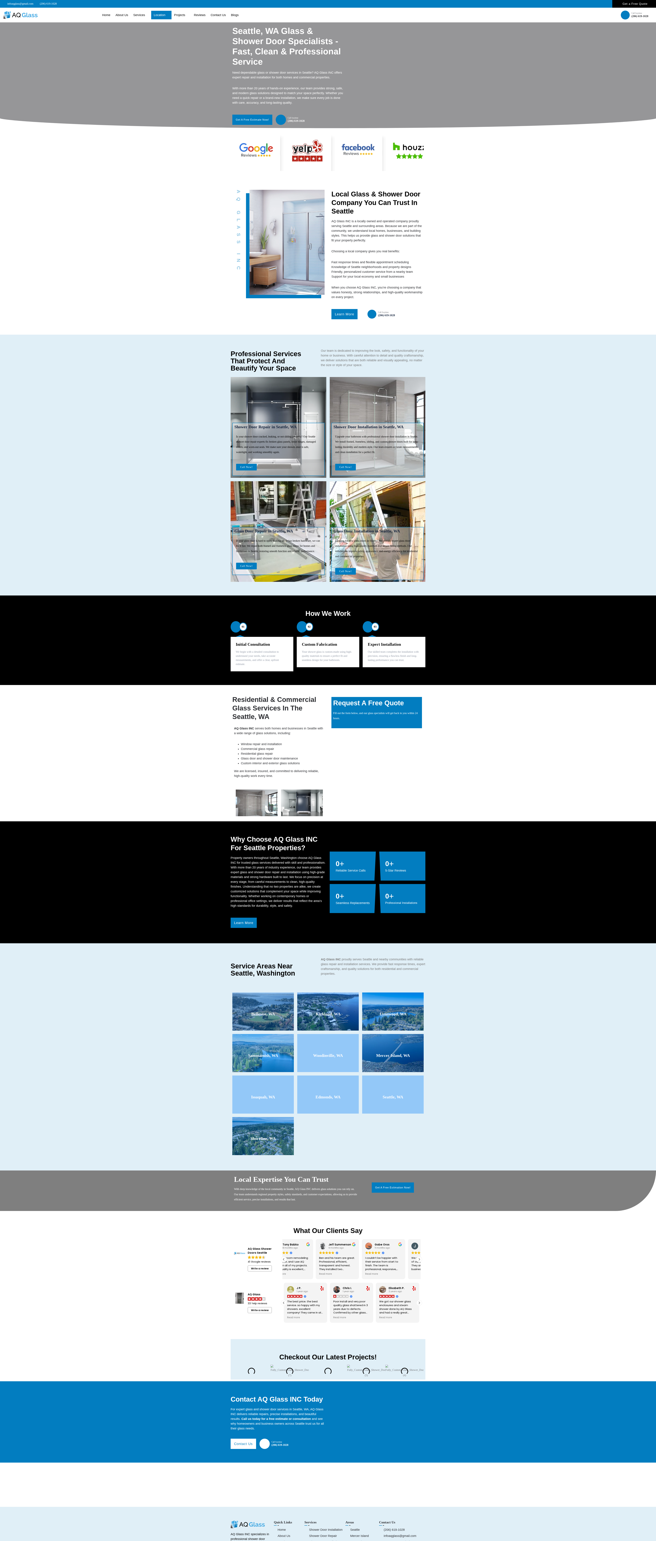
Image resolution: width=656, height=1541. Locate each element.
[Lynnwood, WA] (393, 1000)
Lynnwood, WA (393, 1014)
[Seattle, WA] (393, 1083)
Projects (179, 15)
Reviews (200, 15)
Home (106, 15)
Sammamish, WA (263, 1055)
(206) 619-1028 (639, 16)
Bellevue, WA (263, 1014)
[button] (419, 1259)
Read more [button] (339, 1274)
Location (159, 15)
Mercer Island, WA (393, 1055)
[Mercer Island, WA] (393, 1042)
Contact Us (218, 15)
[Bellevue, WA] (263, 1000)
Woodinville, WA (328, 1055)
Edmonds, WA (328, 1097)
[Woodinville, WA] (328, 1042)
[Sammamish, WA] (263, 1042)
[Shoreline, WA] (263, 1125)
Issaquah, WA (263, 1097)
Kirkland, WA (328, 1014)
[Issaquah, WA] (263, 1083)
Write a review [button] (260, 1268)
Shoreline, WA (263, 1138)
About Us (121, 15)
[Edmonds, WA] (328, 1083)
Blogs (235, 15)
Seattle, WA (393, 1097)
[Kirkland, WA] (328, 1000)
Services (139, 15)
